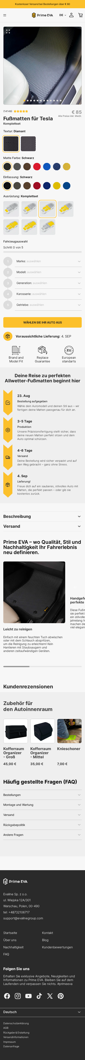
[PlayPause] (75, 587)
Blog (45, 940)
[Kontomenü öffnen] (71, 15)
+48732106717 (19, 912)
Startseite (10, 933)
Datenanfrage (11, 1046)
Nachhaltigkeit (13, 947)
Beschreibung (17, 516)
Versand (11, 526)
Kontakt (47, 933)
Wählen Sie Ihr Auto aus (42, 322)
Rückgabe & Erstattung (16, 1032)
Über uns (10, 940)
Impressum (9, 1041)
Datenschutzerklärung (16, 1023)
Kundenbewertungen (57, 947)
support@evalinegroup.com (23, 918)
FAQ (6, 954)
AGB (5, 1027)
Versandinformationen (15, 1037)
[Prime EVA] (42, 884)
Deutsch (10, 1012)
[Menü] (4, 15)
